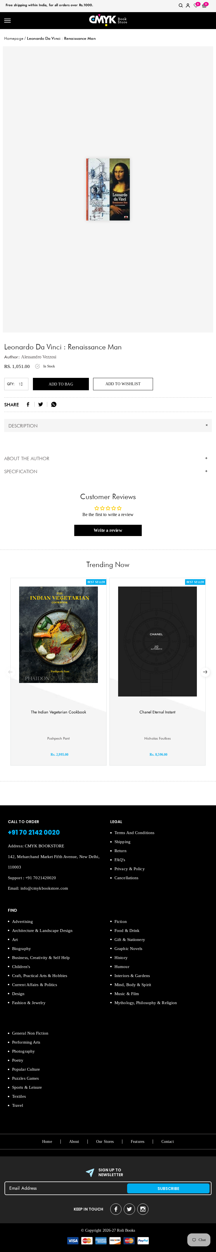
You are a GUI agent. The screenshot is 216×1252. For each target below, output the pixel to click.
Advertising (22, 921)
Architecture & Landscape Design (42, 930)
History (121, 957)
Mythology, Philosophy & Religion (145, 1002)
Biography (21, 948)
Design (18, 993)
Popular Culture (26, 1069)
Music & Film (126, 993)
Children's (21, 966)
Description (108, 425)
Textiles (19, 1096)
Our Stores (105, 1141)
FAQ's (119, 860)
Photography (23, 1051)
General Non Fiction (30, 1033)
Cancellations (126, 878)
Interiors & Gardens (132, 975)
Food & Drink (127, 930)
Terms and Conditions (134, 832)
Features (137, 1141)
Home (47, 1141)
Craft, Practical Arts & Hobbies (39, 975)
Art (15, 939)
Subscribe (168, 1188)
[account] (188, 6)
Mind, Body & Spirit (132, 984)
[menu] (7, 20)
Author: (12, 357)
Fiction (120, 921)
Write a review (108, 530)
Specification (106, 471)
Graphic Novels (128, 948)
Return (120, 850)
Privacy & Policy (129, 869)
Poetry (18, 1060)
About (74, 1141)
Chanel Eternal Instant (157, 712)
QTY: (11, 384)
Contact (167, 1141)
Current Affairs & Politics (34, 984)
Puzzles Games (25, 1078)
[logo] (107, 20)
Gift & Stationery (129, 939)
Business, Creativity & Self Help (41, 957)
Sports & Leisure (27, 1087)
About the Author (106, 458)
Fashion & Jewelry (29, 1002)
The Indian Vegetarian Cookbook (58, 712)
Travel (17, 1105)
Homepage (13, 38)
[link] (181, 6)
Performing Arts (26, 1042)
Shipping (122, 841)
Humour (121, 966)
